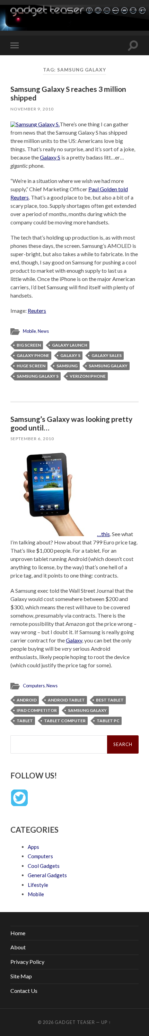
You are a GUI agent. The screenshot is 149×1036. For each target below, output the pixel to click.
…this (103, 534)
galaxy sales (106, 355)
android (27, 700)
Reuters (37, 310)
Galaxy (74, 640)
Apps (33, 847)
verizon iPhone (88, 376)
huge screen (31, 365)
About (18, 947)
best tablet (110, 700)
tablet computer (65, 720)
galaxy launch (69, 345)
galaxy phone (33, 355)
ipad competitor (37, 710)
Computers (34, 685)
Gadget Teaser (75, 1022)
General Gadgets (47, 875)
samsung (67, 365)
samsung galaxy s (38, 376)
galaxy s (70, 355)
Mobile (29, 331)
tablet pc (108, 720)
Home (17, 933)
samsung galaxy (108, 365)
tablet (25, 720)
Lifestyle (38, 885)
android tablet (66, 700)
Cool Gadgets (44, 866)
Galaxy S (50, 157)
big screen (29, 345)
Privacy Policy (27, 961)
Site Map (21, 976)
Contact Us (23, 990)
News (43, 331)
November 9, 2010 (32, 109)
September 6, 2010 (32, 438)
